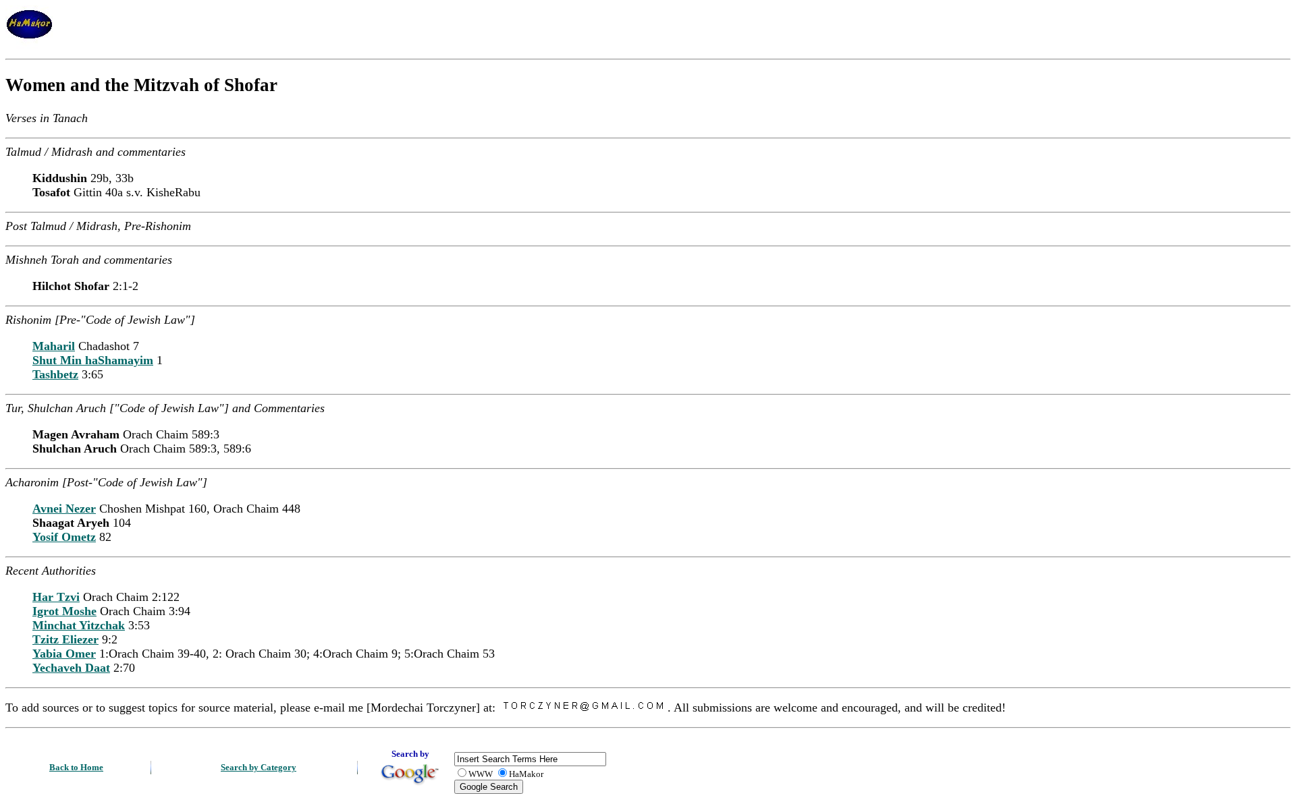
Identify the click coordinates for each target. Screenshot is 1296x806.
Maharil (53, 346)
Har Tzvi (56, 597)
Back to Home (76, 767)
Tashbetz (55, 374)
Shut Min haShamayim (92, 360)
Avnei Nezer (64, 508)
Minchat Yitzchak (78, 625)
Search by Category (258, 767)
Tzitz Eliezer (65, 639)
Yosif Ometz (64, 537)
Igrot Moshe (64, 611)
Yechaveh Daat (71, 667)
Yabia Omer (64, 653)
